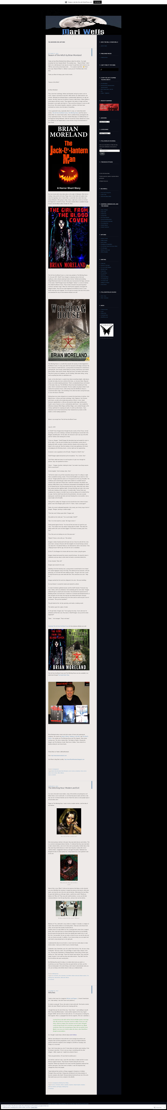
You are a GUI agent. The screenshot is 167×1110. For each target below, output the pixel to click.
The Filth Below (104, 83)
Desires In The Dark (105, 265)
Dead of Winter (65, 736)
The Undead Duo (104, 223)
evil (52, 975)
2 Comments (51, 1088)
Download (58, 626)
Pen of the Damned (105, 217)
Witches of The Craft (105, 250)
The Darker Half (104, 280)
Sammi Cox (103, 274)
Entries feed (103, 313)
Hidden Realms (104, 240)
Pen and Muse (104, 273)
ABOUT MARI (104, 45)
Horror (82, 771)
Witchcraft (63, 977)
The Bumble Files (104, 278)
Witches (62, 772)
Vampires (83, 1084)
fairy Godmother (62, 975)
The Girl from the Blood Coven (60, 112)
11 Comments (51, 979)
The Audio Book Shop (63, 675)
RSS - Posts (103, 296)
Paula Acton (103, 271)
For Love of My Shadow (106, 267)
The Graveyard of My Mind (106, 221)
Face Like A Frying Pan (106, 192)
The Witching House (73, 112)
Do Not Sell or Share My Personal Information (79, 1103)
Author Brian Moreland (56, 771)
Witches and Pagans (72, 998)
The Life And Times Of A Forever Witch (109, 246)
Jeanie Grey (103, 213)
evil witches (77, 771)
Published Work (104, 57)
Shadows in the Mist (74, 736)
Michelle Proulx (104, 269)
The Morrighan (104, 248)
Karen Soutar (104, 242)
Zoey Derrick (104, 284)
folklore (62, 1084)
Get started (97, 2)
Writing (66, 1082)
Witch (59, 772)
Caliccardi (103, 263)
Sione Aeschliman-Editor (106, 196)
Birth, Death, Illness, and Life (107, 89)
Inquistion (71, 1084)
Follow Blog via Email (108, 141)
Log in (102, 311)
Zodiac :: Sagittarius (105, 93)
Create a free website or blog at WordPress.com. (58, 1103)
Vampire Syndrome (105, 227)
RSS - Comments (104, 297)
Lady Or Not (103, 194)
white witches (57, 977)
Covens (73, 771)
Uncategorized (55, 769)
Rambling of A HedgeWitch (106, 244)
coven (69, 771)
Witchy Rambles (104, 251)
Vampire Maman (104, 225)
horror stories (54, 772)
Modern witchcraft (75, 975)
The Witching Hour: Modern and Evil (63, 788)
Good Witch (68, 975)
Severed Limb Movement (106, 219)
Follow (102, 153)
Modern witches (83, 975)
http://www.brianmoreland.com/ (59, 755)
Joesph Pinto (103, 215)
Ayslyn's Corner (104, 238)
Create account (104, 309)
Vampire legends (77, 1084)
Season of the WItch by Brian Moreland (64, 55)
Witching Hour (55, 973)
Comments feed (104, 315)
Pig (101, 91)
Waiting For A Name (105, 282)
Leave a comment (52, 774)
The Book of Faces (107, 162)
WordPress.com (104, 317)
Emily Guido (103, 211)
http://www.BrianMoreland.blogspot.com (74, 759)
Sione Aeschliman (104, 276)
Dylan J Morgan (104, 209)
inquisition (66, 1084)
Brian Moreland (64, 771)
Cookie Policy (34, 1107)
